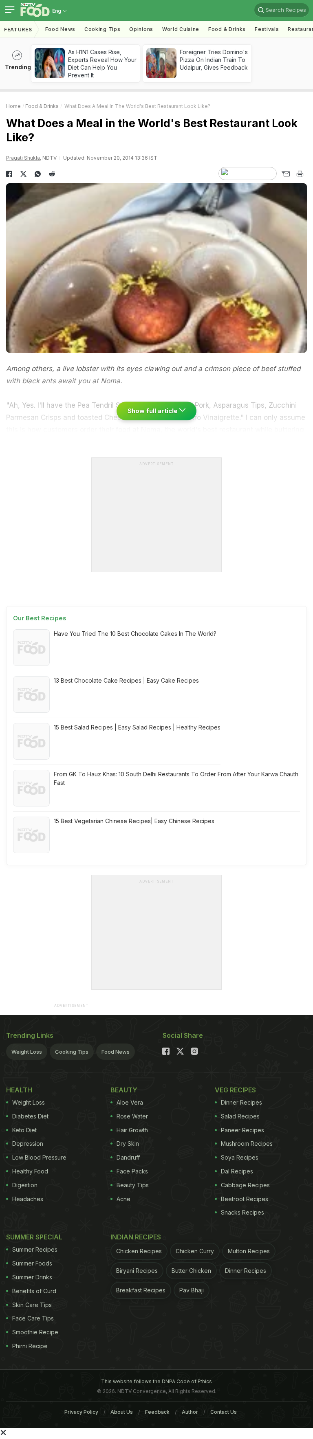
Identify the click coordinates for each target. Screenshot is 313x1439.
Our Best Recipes (39, 618)
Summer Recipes (34, 1249)
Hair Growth (132, 1130)
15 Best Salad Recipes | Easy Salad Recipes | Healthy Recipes (137, 727)
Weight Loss (26, 1051)
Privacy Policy (81, 1412)
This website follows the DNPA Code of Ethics (156, 1381)
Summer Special (34, 1237)
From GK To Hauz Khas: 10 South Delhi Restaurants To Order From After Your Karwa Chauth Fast (176, 778)
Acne (123, 1198)
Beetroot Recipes (244, 1198)
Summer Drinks (32, 1277)
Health (19, 1090)
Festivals (267, 29)
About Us (121, 1412)
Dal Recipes (237, 1171)
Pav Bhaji (191, 1290)
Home (13, 106)
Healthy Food (30, 1171)
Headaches (27, 1198)
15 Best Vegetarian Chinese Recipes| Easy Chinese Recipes (134, 820)
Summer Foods (32, 1263)
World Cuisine (180, 29)
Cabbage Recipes (245, 1185)
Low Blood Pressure (39, 1157)
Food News (60, 29)
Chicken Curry (195, 1251)
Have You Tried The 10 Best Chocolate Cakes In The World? (135, 633)
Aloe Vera (130, 1102)
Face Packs (132, 1171)
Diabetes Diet (30, 1116)
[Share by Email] (285, 174)
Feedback (157, 1412)
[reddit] (52, 174)
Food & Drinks (227, 29)
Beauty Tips (133, 1185)
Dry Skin (128, 1143)
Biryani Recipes (137, 1270)
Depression (27, 1143)
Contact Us (223, 1412)
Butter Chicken (191, 1270)
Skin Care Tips (32, 1304)
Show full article (153, 411)
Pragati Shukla (23, 158)
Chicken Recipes (139, 1251)
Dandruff (128, 1157)
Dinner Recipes (241, 1102)
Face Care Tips (33, 1318)
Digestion (24, 1185)
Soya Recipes (239, 1157)
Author (190, 1412)
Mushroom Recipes (247, 1143)
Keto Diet (24, 1130)
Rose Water (132, 1116)
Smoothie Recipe (35, 1332)
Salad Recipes (240, 1116)
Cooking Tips (71, 1051)
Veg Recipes (235, 1090)
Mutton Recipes (249, 1251)
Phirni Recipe (30, 1345)
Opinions (141, 29)
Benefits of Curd (34, 1290)
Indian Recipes (135, 1237)
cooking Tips (102, 29)
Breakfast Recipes (140, 1290)
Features (18, 29)
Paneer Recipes (242, 1130)
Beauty (123, 1090)
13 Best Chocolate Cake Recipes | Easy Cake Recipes (126, 680)
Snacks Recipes (242, 1212)
